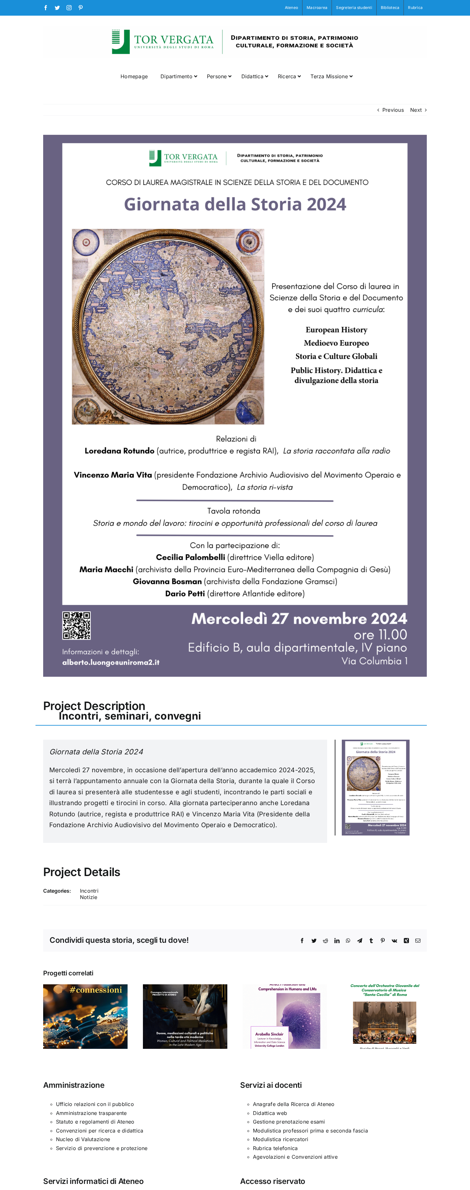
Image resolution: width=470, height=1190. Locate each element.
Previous (393, 110)
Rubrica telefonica (275, 1148)
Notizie (89, 897)
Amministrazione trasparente (91, 1113)
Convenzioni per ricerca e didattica (99, 1130)
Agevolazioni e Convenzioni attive (295, 1157)
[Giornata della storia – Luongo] (376, 742)
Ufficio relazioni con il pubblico (95, 1104)
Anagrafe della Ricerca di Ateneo (294, 1104)
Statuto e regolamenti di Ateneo (95, 1121)
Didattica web (270, 1113)
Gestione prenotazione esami (289, 1121)
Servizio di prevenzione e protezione (102, 1148)
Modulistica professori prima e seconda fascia (310, 1130)
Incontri (89, 891)
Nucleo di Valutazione (83, 1139)
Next (416, 110)
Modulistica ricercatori (281, 1139)
